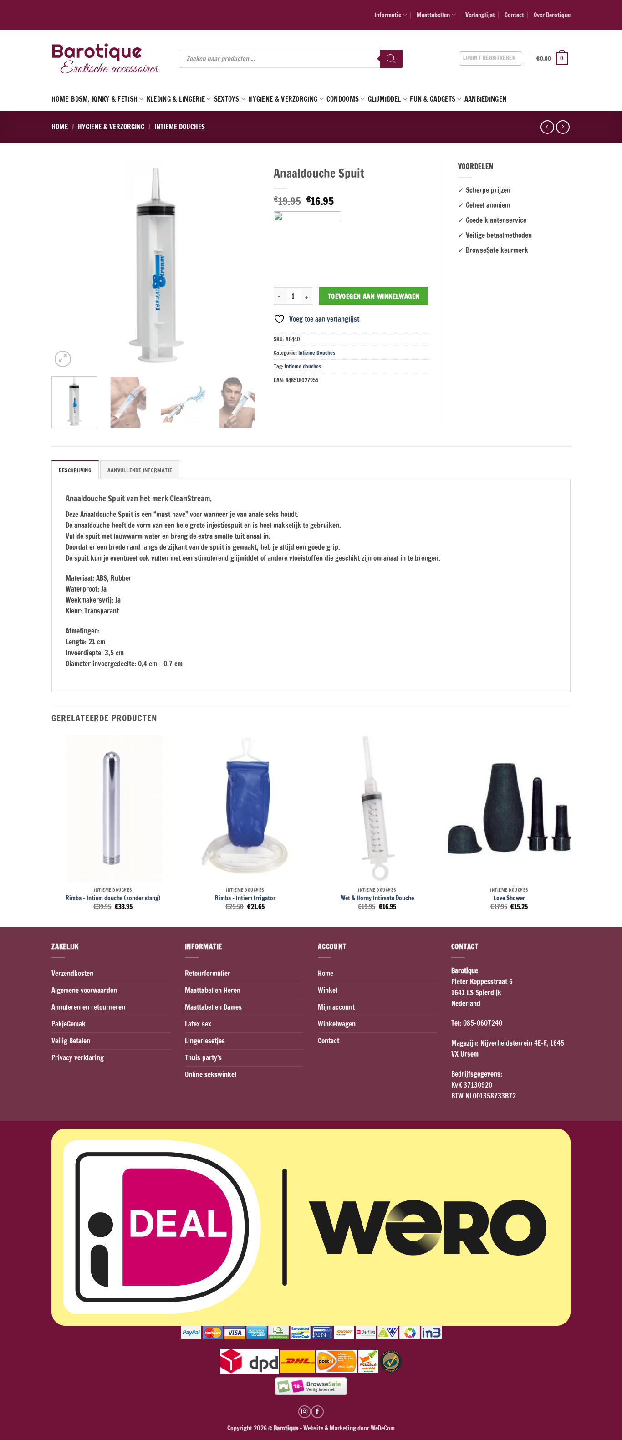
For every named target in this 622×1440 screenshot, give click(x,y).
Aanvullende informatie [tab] (139, 470)
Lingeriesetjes (205, 1041)
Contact (514, 14)
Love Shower (509, 898)
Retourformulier (207, 973)
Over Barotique (552, 14)
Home (59, 99)
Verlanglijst (480, 14)
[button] (553, 58)
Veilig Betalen (70, 1041)
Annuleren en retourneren (88, 1007)
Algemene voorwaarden (84, 990)
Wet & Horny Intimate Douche (377, 898)
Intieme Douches (179, 127)
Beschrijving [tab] (75, 470)
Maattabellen (433, 14)
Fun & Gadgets (432, 99)
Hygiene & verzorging (282, 99)
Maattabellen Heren (212, 990)
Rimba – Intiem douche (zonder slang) (113, 898)
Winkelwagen (337, 1024)
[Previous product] (562, 127)
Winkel (327, 990)
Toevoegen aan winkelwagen (374, 296)
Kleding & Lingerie (176, 99)
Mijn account (336, 1007)
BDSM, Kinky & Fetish (104, 99)
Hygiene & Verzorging (111, 127)
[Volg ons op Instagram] (304, 1411)
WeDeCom (382, 1428)
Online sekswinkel (210, 1074)
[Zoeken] (391, 59)
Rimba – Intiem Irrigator (245, 898)
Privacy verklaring (77, 1057)
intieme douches (303, 366)
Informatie (387, 14)
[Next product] (547, 127)
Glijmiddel (384, 99)
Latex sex (198, 1024)
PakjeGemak (68, 1024)
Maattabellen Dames (213, 1007)
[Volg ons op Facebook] (317, 1411)
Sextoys (227, 99)
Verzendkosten (72, 973)
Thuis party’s (203, 1057)
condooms (342, 99)
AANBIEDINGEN (485, 99)
